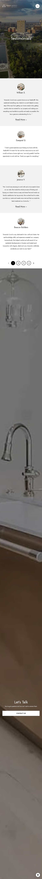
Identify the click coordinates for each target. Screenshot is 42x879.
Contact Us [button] (21, 713)
